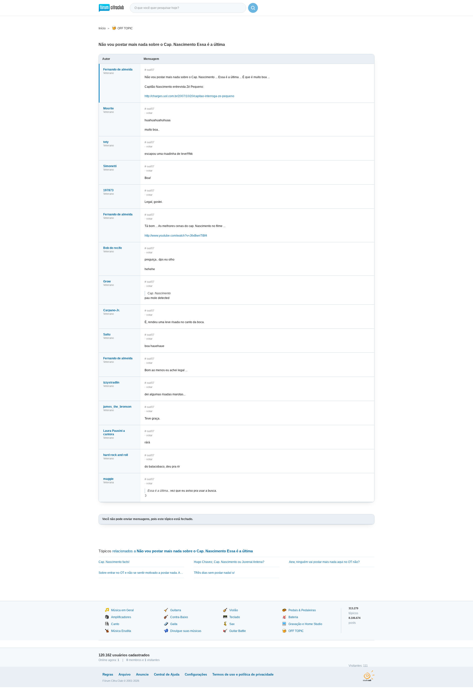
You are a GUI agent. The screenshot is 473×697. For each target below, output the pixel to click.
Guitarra (175, 610)
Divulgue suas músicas (185, 631)
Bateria (293, 617)
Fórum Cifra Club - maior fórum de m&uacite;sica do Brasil (111, 8)
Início (102, 28)
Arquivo (124, 674)
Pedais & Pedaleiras (302, 610)
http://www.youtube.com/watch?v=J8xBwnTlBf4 (176, 235)
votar (149, 112)
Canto (115, 624)
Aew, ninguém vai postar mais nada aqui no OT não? (324, 562)
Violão (233, 610)
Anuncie (142, 674)
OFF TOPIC (125, 28)
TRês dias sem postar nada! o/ (214, 573)
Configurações (196, 674)
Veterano (108, 72)
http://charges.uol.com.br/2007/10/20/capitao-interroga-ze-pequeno (189, 96)
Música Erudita (121, 631)
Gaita (173, 624)
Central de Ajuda (166, 674)
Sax (232, 624)
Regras (107, 674)
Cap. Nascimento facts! (114, 562)
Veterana (108, 482)
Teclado (234, 617)
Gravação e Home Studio (305, 624)
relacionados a (182, 551)
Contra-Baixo (179, 617)
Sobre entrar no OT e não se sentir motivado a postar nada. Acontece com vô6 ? (141, 573)
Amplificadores (121, 617)
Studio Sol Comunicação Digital (368, 675)
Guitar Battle (237, 631)
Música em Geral (122, 610)
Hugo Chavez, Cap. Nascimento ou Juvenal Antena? (229, 562)
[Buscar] (253, 8)
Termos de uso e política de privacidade (242, 674)
